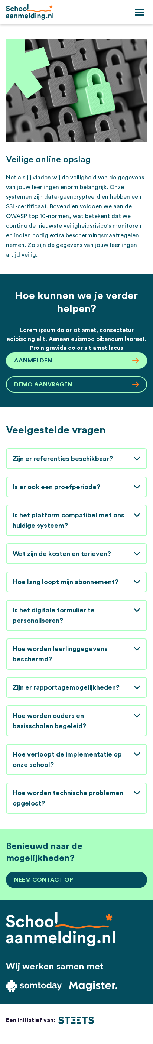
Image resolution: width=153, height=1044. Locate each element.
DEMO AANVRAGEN (43, 384)
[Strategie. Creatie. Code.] (76, 1020)
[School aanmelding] (29, 12)
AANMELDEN (33, 361)
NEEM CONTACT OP (43, 880)
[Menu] (139, 11)
